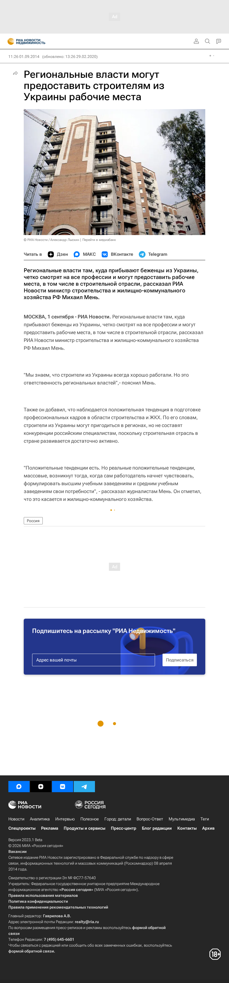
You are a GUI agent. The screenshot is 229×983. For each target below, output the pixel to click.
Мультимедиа (182, 819)
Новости (16, 819)
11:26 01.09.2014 (23, 56)
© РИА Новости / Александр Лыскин (51, 240)
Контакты (187, 828)
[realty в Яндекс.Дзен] (40, 786)
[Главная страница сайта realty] (36, 41)
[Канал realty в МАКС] (19, 786)
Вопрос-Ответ (150, 819)
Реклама (49, 828)
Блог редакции (157, 828)
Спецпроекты (21, 828)
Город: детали (117, 819)
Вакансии (17, 851)
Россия (33, 521)
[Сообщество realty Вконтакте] (62, 786)
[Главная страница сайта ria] (9, 41)
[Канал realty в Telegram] (84, 786)
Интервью (65, 819)
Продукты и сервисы (84, 828)
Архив (208, 828)
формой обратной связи (31, 951)
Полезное (89, 819)
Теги (205, 819)
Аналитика (40, 819)
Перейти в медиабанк (99, 240)
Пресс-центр (123, 828)
